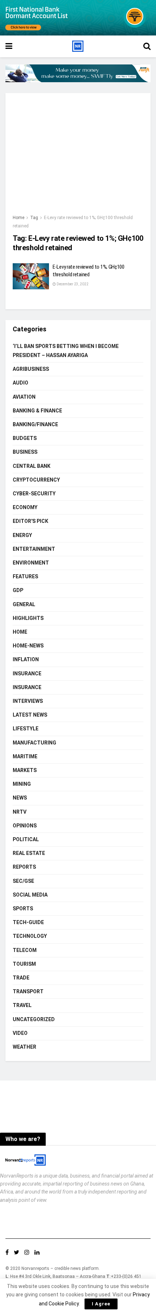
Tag (34, 217)
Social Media (30, 895)
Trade (21, 978)
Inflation (26, 659)
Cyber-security (34, 493)
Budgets (25, 438)
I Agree (101, 1303)
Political (26, 839)
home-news (28, 646)
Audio (20, 383)
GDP (18, 590)
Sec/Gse (23, 881)
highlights (28, 618)
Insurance (27, 673)
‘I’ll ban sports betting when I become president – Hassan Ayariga (66, 350)
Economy (25, 507)
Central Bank (31, 466)
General (24, 604)
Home (18, 217)
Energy (22, 535)
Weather (24, 1047)
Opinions (25, 826)
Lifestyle (25, 728)
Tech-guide (28, 922)
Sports (23, 908)
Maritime (25, 756)
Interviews (28, 701)
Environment (31, 563)
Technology (30, 936)
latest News (30, 715)
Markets (25, 770)
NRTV (19, 812)
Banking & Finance (37, 411)
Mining (22, 784)
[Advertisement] (78, 157)
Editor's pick (30, 521)
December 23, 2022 (72, 284)
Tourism (24, 964)
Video (20, 1033)
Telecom (25, 950)
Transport (28, 991)
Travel (22, 1005)
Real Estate (29, 853)
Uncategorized (34, 1019)
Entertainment (34, 549)
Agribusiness (31, 369)
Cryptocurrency (36, 480)
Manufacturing (34, 743)
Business (25, 452)
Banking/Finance (35, 424)
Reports (24, 867)
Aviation (24, 397)
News (20, 798)
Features (25, 576)
